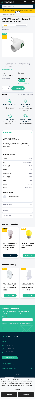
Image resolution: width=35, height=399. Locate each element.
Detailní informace (7, 69)
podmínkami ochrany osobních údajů (24, 323)
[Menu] (33, 2)
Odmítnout (9, 394)
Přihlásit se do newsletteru (10, 328)
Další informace (27, 385)
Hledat (31, 6)
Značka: (5, 29)
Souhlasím (26, 394)
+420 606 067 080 (9, 348)
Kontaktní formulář (10, 357)
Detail (10, 255)
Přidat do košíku (16, 88)
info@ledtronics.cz (9, 345)
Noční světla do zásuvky (13, 196)
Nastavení (17, 389)
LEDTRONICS (17, 374)
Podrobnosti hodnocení (21, 25)
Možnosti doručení (23, 83)
